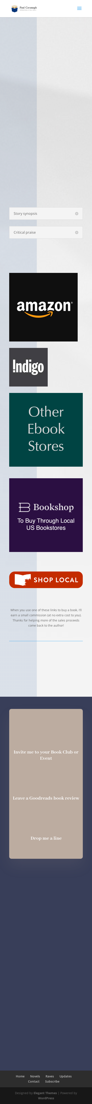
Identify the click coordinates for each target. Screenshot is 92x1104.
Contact (34, 1081)
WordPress (46, 1098)
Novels (35, 1076)
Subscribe (52, 1081)
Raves (50, 1076)
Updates (65, 1076)
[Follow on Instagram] (32, 873)
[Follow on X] (60, 873)
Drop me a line (46, 838)
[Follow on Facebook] (46, 873)
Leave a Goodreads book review (46, 798)
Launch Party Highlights (46, 657)
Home (20, 1076)
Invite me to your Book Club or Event (46, 755)
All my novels (46, 674)
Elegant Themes (45, 1093)
